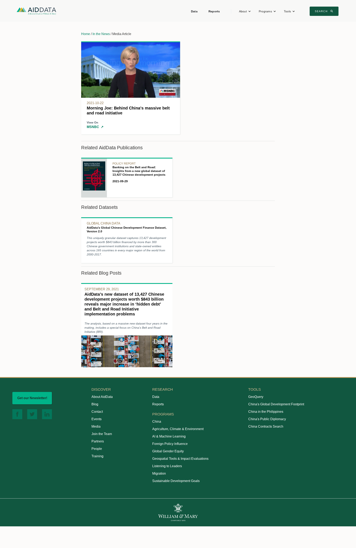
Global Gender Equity (168, 451)
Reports (214, 11)
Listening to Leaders (167, 466)
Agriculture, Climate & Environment (178, 429)
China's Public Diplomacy (267, 419)
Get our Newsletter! (32, 398)
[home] (36, 11)
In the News (101, 34)
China (156, 421)
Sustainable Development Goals (176, 481)
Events (96, 419)
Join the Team (101, 434)
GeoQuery (255, 397)
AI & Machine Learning (169, 436)
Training (97, 456)
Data (194, 11)
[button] (245, 11)
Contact (97, 411)
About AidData (102, 397)
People (96, 448)
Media (96, 426)
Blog (94, 404)
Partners (97, 441)
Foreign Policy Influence (170, 444)
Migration (159, 473)
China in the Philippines (265, 411)
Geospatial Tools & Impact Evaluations (180, 458)
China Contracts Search (265, 426)
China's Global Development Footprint (276, 404)
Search (324, 11)
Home (85, 34)
